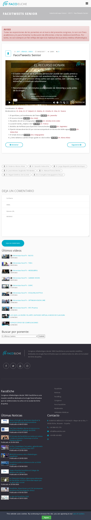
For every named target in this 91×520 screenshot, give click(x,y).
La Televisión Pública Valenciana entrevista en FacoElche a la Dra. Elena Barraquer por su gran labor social (26, 480)
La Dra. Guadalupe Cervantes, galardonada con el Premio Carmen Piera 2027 (26, 447)
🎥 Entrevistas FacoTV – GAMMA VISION (25, 278)
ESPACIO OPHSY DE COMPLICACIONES (24, 323)
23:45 (73, 129)
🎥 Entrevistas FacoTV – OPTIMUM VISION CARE (27, 300)
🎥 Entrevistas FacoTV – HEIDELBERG (24, 270)
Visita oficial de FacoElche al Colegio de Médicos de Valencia (24, 471)
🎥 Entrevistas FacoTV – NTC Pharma (24, 308)
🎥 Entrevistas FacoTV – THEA (21, 263)
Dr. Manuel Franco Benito (50, 170)
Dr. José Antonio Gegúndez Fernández (20, 170)
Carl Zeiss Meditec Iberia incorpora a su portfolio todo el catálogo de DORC (24, 429)
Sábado (24, 52)
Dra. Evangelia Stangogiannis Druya (49, 175)
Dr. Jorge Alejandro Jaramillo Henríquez (70, 166)
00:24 (44, 115)
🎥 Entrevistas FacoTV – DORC (21, 285)
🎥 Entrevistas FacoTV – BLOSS (21, 255)
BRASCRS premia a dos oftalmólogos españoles (23, 455)
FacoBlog (57, 396)
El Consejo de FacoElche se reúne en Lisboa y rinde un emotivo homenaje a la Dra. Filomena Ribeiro (26, 438)
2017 (70, 13)
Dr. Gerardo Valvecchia (40, 166)
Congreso (58, 400)
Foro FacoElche (60, 404)
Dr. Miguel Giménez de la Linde (17, 175)
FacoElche (58, 389)
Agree (46, 517)
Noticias (57, 392)
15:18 (37, 124)
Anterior (14, 145)
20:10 (54, 126)
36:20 (55, 138)
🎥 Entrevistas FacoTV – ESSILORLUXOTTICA (26, 293)
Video (30, 52)
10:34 (40, 121)
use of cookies (78, 514)
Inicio (64, 13)
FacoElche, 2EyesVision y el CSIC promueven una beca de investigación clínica (26, 489)
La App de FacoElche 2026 (19, 496)
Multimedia (58, 408)
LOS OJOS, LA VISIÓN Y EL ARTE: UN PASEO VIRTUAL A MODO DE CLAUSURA (37, 315)
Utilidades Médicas (61, 412)
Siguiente (76, 145)
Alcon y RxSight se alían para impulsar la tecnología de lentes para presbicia (25, 421)
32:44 (28, 135)
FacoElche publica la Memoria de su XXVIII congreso (25, 463)
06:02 (27, 118)
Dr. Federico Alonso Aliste (15, 166)
